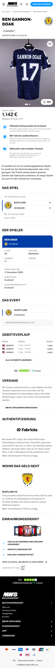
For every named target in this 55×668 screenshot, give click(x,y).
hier (35, 455)
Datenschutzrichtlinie (26, 661)
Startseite (6, 12)
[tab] (26, 104)
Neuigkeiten (7, 613)
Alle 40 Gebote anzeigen (18, 360)
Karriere (5, 617)
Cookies (39, 661)
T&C (14, 661)
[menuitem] (3, 4)
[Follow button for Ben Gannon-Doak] (50, 44)
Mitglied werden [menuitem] (42, 4)
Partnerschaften (9, 610)
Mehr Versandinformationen (21, 408)
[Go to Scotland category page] (8, 205)
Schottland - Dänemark (21, 12)
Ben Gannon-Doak (40, 12)
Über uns (6, 607)
